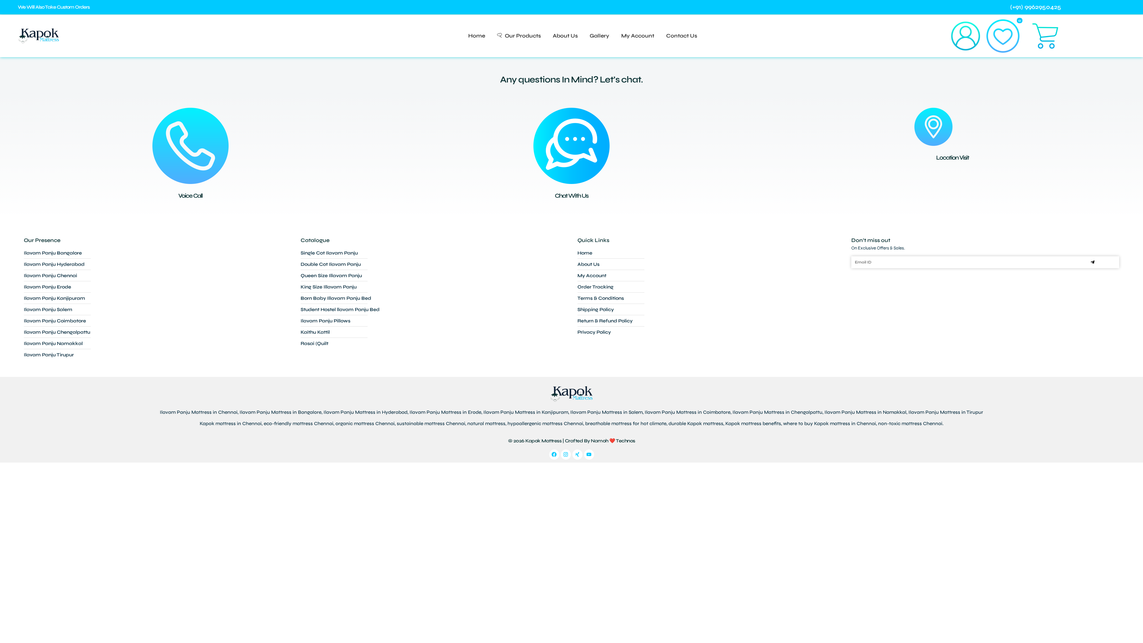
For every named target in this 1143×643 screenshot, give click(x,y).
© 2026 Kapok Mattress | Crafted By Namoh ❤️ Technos (571, 441)
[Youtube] (589, 455)
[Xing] (577, 455)
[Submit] (1092, 262)
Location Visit (952, 157)
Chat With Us (571, 195)
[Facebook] (554, 455)
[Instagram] (566, 455)
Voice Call (190, 195)
